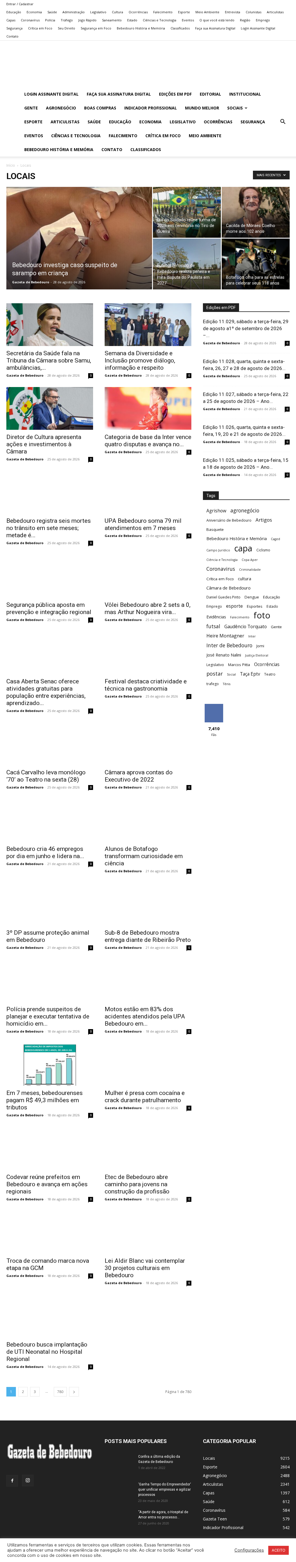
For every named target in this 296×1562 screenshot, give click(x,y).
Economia (34, 12)
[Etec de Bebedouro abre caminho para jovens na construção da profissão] (148, 1148)
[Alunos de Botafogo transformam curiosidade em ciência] (148, 820)
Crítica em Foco (40, 28)
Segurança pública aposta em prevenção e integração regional (48, 608)
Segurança (14, 28)
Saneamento (112, 20)
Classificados (180, 28)
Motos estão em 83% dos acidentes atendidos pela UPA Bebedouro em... (145, 1016)
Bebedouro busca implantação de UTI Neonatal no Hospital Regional (46, 1351)
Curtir (214, 706)
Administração (73, 12)
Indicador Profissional (150, 108)
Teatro (269, 674)
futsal (213, 626)
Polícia (50, 20)
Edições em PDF (175, 94)
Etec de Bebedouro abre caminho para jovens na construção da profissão (137, 1184)
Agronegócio (61, 108)
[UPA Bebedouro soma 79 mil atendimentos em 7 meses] (148, 492)
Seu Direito (66, 28)
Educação (13, 12)
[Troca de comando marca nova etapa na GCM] (49, 1232)
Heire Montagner (225, 636)
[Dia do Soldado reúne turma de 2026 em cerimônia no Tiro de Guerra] (187, 212)
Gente (31, 108)
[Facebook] (12, 1481)
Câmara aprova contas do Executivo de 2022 (139, 776)
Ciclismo (263, 550)
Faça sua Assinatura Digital (215, 28)
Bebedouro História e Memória (141, 28)
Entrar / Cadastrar (20, 4)
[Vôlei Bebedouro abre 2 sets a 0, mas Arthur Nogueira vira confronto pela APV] (148, 576)
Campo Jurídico (218, 550)
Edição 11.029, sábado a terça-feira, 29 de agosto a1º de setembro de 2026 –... (245, 328)
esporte (234, 606)
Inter (252, 636)
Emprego (263, 20)
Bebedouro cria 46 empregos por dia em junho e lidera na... (45, 852)
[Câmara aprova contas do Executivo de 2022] (148, 743)
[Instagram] (28, 1480)
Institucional (245, 94)
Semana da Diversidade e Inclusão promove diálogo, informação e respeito (140, 360)
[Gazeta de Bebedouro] (148, 64)
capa (243, 548)
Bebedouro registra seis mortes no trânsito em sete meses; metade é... (48, 528)
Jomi (260, 645)
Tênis (226, 684)
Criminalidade (250, 570)
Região (245, 20)
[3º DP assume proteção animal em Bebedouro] (49, 904)
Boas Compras (100, 108)
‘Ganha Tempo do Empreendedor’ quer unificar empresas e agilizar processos (164, 1489)
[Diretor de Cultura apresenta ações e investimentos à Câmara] (49, 408)
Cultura (117, 12)
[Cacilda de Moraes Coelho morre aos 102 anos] (256, 212)
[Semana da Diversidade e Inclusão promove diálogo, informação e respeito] (148, 324)
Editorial (210, 94)
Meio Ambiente (207, 12)
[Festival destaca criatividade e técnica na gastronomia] (148, 652)
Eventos (188, 20)
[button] (283, 122)
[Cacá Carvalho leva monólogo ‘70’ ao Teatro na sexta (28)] (49, 743)
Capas (10, 20)
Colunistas (253, 12)
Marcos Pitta (239, 664)
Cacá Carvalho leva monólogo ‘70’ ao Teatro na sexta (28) (46, 776)
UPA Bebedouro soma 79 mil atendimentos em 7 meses (143, 524)
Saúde (52, 12)
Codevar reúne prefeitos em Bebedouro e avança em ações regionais (47, 1184)
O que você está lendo (216, 20)
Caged (275, 539)
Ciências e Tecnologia (159, 20)
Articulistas (275, 12)
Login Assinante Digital (258, 28)
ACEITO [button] (278, 1550)
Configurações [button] (249, 1550)
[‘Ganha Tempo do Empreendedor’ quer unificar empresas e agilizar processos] (119, 1492)
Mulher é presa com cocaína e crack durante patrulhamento (145, 1096)
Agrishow (216, 511)
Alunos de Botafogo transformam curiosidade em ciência (144, 856)
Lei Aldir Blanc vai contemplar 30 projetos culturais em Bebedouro (145, 1268)
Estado (132, 20)
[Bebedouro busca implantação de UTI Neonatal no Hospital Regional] (49, 1316)
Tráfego (67, 20)
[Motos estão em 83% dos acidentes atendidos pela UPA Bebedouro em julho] (148, 980)
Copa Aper (250, 560)
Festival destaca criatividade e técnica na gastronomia (146, 685)
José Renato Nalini (223, 655)
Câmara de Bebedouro (228, 588)
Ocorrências (138, 12)
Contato (12, 36)
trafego (212, 683)
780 (60, 1391)
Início (10, 165)
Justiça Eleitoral (256, 655)
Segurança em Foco (96, 28)
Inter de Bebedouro (229, 645)
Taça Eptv (250, 674)
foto (262, 615)
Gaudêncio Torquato (245, 627)
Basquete (215, 529)
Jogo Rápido (87, 20)
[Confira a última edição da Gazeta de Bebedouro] (119, 1464)
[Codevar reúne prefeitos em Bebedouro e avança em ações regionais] (49, 1148)
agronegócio (244, 510)
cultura (244, 578)
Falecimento (163, 12)
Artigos (264, 520)
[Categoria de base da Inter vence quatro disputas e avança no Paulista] (148, 408)
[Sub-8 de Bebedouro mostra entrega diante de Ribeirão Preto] (148, 904)
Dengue (252, 597)
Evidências (216, 617)
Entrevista (232, 12)
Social (231, 674)
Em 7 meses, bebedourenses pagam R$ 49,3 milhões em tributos (44, 1100)
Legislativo (98, 12)
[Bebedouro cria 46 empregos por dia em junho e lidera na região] (49, 820)
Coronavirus (220, 569)
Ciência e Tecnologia (222, 560)
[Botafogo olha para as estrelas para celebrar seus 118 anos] (256, 264)
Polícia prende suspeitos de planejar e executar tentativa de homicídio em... (47, 1016)
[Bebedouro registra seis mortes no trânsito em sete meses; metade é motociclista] (49, 492)
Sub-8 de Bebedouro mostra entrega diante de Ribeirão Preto (148, 936)
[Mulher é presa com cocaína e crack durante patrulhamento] (148, 1064)
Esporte (184, 12)
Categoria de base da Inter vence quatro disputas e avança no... (148, 441)
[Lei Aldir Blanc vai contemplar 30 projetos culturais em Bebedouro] (148, 1232)
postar (214, 674)
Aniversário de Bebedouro (228, 520)
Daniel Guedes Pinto (223, 597)
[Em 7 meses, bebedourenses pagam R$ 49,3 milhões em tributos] (49, 1064)
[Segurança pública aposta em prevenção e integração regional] (49, 576)
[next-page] (74, 1391)
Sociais (235, 108)
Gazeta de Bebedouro (30, 282)
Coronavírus (30, 20)
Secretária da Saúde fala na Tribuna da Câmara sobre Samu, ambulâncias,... (48, 360)
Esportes (254, 606)
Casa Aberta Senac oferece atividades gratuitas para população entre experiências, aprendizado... (46, 692)
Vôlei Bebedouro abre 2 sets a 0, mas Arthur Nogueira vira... (147, 608)
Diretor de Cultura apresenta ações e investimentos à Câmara (43, 444)
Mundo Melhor (202, 108)
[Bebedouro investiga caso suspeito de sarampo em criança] (79, 250)
